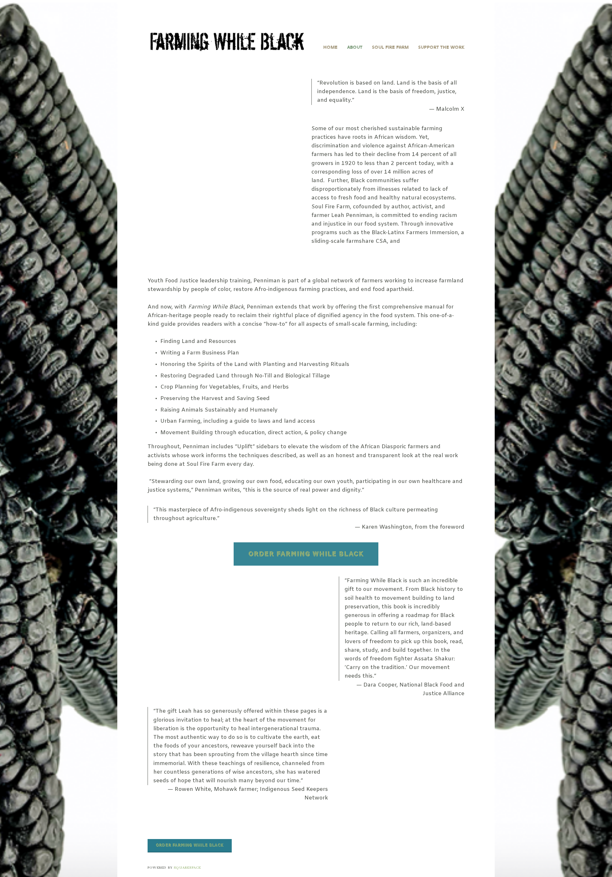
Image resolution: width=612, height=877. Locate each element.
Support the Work (441, 47)
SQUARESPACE (187, 867)
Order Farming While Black (306, 554)
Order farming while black (189, 845)
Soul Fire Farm (390, 47)
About (354, 47)
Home (330, 47)
